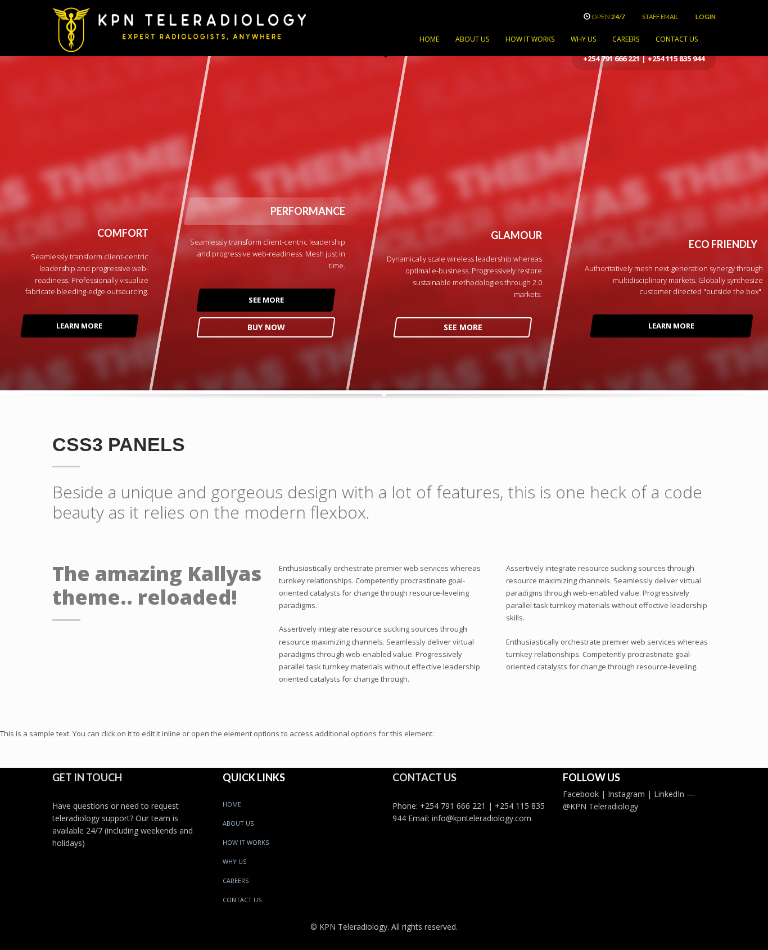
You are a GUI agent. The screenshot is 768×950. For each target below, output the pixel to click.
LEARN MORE (79, 326)
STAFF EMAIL (660, 16)
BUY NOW (265, 327)
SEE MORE (265, 300)
